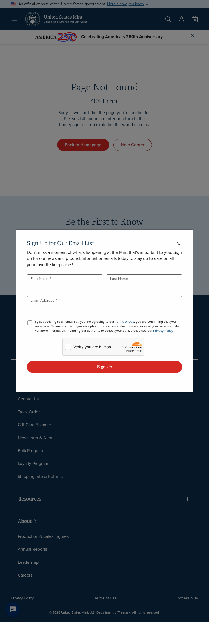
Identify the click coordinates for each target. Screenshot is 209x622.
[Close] (179, 243)
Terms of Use (124, 321)
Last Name (119, 279)
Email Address (43, 300)
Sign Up (104, 367)
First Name (40, 279)
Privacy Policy (163, 330)
